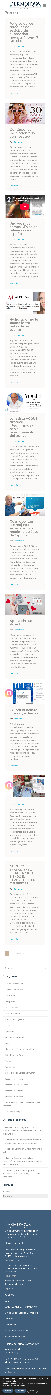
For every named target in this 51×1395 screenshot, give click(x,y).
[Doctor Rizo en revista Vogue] (25, 402)
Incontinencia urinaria (15, 1037)
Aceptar (8, 1391)
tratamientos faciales (15, 1336)
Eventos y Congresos (14, 1019)
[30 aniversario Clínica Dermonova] (25, 113)
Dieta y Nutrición (12, 1007)
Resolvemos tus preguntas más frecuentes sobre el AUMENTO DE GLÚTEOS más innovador (22, 1130)
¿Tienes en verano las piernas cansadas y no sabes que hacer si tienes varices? (22, 1141)
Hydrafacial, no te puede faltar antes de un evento (24, 324)
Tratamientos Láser (14, 1096)
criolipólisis (10, 1001)
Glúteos (8, 1025)
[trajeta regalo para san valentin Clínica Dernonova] (25, 604)
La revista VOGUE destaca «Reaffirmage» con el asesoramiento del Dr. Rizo (23, 427)
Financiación (10, 1324)
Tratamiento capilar (14, 1079)
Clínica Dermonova (14, 984)
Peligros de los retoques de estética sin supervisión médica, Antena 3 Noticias (24, 32)
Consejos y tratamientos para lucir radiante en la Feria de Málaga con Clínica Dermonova (22, 1173)
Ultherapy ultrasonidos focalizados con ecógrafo (22, 1104)
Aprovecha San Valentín (22, 622)
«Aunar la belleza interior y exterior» (24, 712)
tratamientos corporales (16, 1330)
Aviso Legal (10, 1368)
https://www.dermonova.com (21, 1362)
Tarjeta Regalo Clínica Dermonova (20, 1073)
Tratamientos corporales (16, 1084)
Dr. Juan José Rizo (13, 1013)
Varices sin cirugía (13, 1111)
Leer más (14, 93)
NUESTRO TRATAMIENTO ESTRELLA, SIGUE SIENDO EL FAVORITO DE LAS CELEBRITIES (23, 875)
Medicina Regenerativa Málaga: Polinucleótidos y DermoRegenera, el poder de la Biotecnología (22, 1161)
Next (19, 953)
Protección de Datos (26, 1368)
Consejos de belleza (14, 989)
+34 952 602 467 (14, 1359)
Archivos (6, 1191)
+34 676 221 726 (31, 1359)
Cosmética (10, 995)
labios (7, 1043)
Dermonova (19, 46)
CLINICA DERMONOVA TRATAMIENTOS (21, 1307)
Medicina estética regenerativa (19, 1049)
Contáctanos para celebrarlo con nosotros (22, 133)
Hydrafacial (10, 1031)
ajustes (23, 1386)
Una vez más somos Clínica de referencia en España (24, 228)
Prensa (8, 1061)
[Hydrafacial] (25, 303)
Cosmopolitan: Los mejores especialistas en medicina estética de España (24, 528)
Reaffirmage (11, 1067)
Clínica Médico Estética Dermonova (21, 1313)
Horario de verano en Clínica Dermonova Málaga (22, 1150)
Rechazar (20, 1391)
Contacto (9, 1318)
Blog (7, 1301)
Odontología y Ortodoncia (17, 1055)
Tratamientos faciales (15, 1090)
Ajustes (32, 1391)
